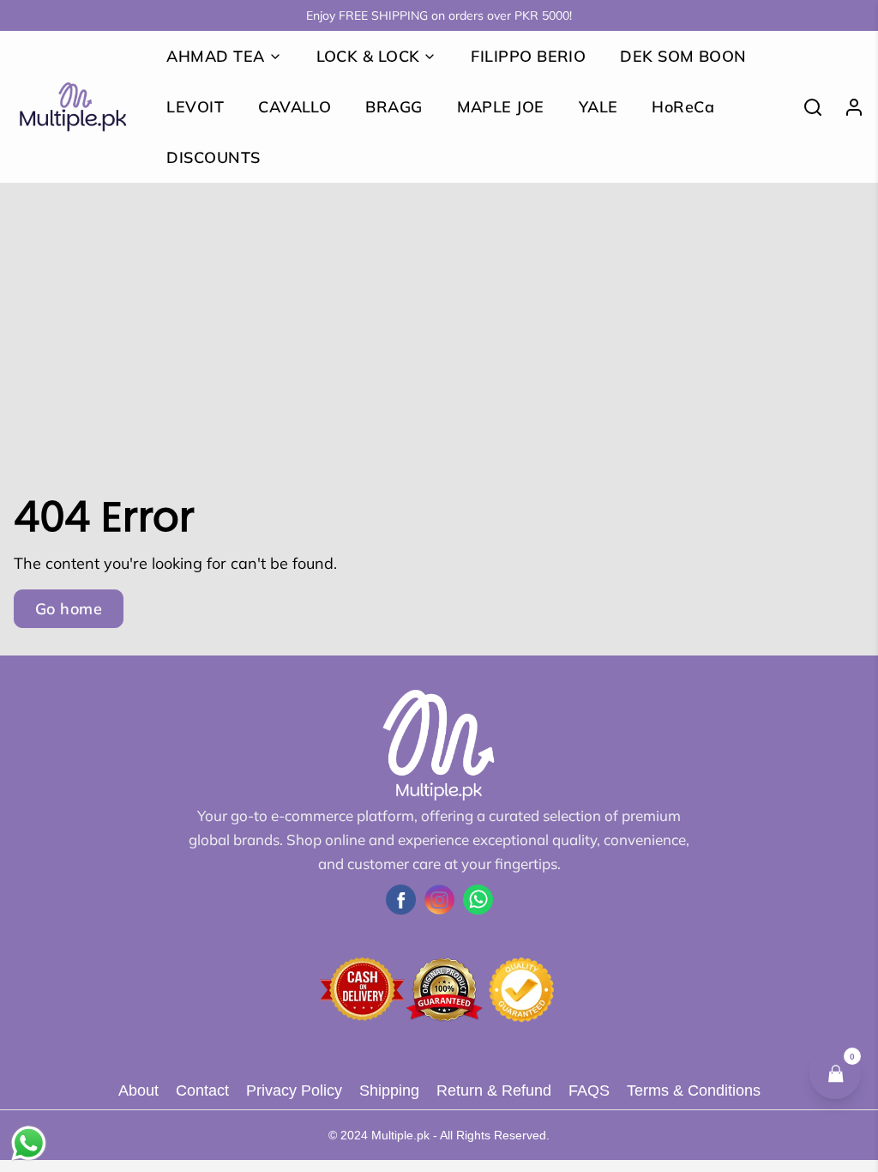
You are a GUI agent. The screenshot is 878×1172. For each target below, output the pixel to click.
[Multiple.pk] (73, 107)
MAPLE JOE (500, 107)
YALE (598, 107)
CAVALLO (294, 107)
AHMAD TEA (215, 56)
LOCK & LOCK (368, 56)
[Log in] (847, 107)
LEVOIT (195, 107)
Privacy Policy (294, 1090)
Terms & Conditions (694, 1090)
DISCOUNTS (213, 157)
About (138, 1090)
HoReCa (683, 107)
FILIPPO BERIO (528, 56)
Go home (68, 609)
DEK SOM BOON (683, 56)
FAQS (589, 1090)
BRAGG (393, 107)
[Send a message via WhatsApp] (29, 1143)
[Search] (806, 107)
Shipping (389, 1090)
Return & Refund (493, 1090)
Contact (202, 1090)
